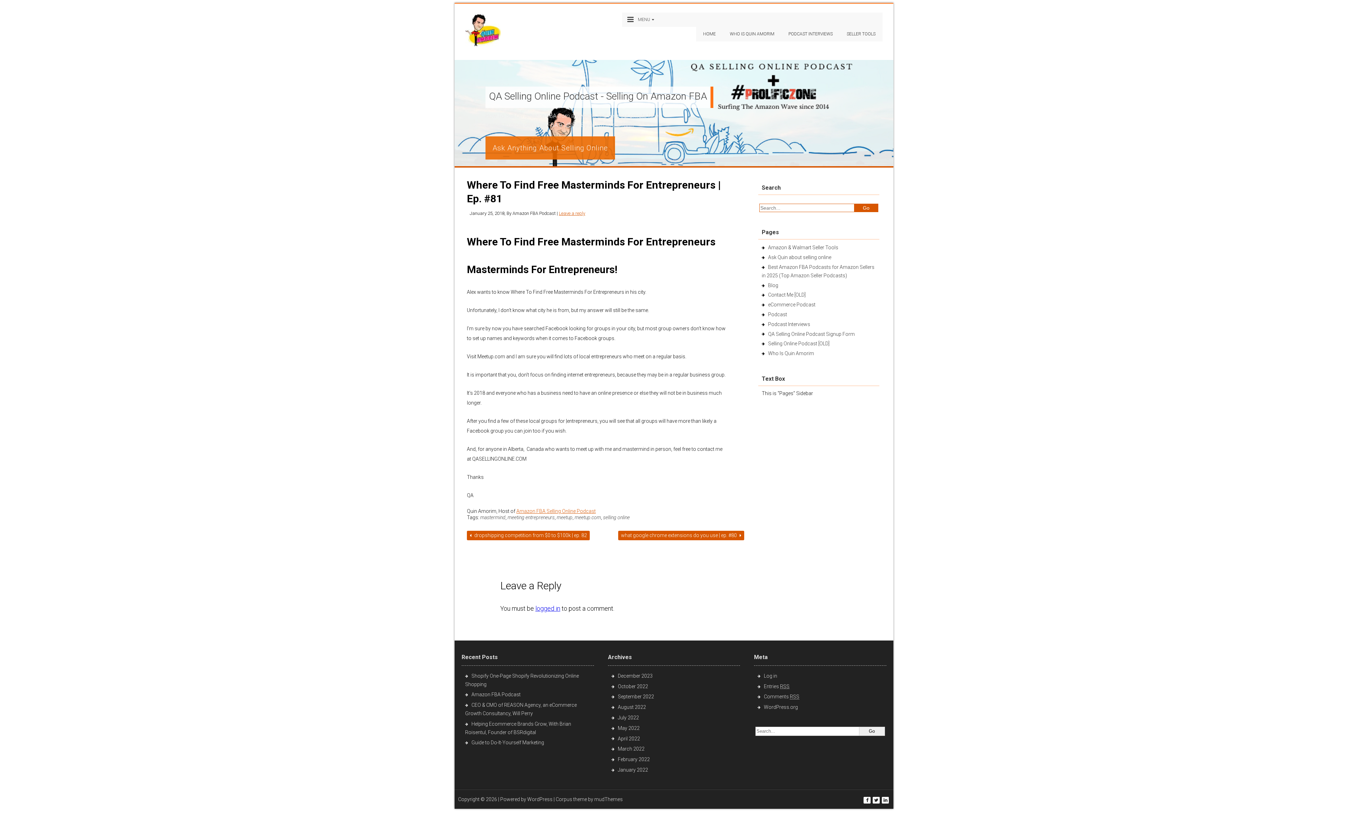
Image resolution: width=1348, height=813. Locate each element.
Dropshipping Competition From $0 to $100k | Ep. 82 (530, 535)
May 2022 (629, 728)
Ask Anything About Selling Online (550, 148)
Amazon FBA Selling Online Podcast (556, 511)
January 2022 (633, 770)
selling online (616, 517)
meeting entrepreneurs (531, 517)
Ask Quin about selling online (799, 257)
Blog (773, 285)
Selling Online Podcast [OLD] (799, 343)
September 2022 (636, 696)
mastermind (492, 517)
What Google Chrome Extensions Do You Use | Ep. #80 (679, 535)
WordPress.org (781, 707)
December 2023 (635, 676)
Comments (781, 696)
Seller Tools (861, 34)
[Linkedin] (885, 800)
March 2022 (631, 749)
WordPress (540, 799)
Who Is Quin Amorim (752, 34)
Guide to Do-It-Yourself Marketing (508, 742)
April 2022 (629, 738)
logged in (547, 608)
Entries (776, 686)
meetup (565, 517)
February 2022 (634, 759)
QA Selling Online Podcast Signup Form (811, 334)
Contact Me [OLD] (787, 295)
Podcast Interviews (789, 324)
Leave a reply (572, 213)
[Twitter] (876, 800)
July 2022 (628, 717)
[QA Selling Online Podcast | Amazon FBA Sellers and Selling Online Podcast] (483, 31)
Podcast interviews (810, 34)
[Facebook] (867, 800)
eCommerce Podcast (791, 304)
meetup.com (588, 517)
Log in (770, 676)
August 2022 (632, 707)
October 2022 (633, 686)
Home (709, 34)
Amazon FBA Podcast (496, 694)
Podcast (777, 314)
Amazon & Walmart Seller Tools (803, 247)
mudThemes (608, 799)
